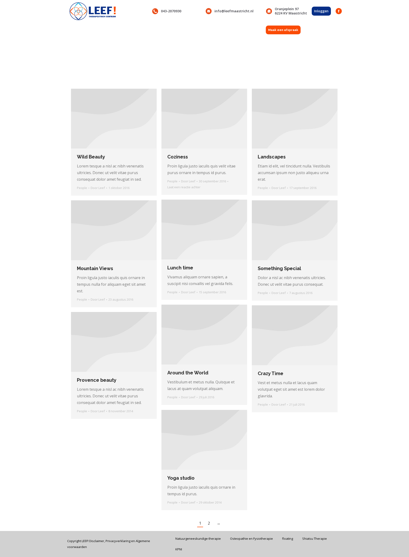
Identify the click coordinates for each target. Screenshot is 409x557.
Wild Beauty (91, 157)
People (82, 188)
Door (98, 188)
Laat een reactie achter (183, 187)
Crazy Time (270, 373)
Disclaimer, (97, 541)
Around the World (187, 373)
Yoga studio (181, 478)
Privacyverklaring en (121, 541)
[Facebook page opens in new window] (339, 11)
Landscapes (272, 157)
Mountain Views (95, 268)
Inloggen (321, 11)
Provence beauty (96, 380)
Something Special (279, 268)
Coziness (177, 157)
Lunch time (180, 268)
